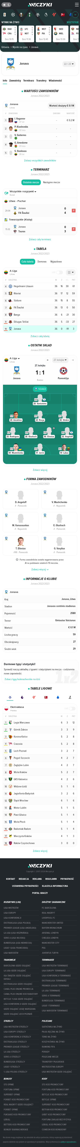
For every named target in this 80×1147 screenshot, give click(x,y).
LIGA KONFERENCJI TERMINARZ (56, 975)
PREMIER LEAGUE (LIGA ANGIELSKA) (20, 927)
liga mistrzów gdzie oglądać (57, 1071)
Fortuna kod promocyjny (55, 1089)
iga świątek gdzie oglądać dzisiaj (17, 977)
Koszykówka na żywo (53, 1041)
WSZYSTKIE (73, 22)
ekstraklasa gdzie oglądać (18, 984)
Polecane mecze (50, 1056)
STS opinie (9, 1084)
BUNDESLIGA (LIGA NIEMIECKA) (18, 942)
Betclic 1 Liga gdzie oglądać (18, 999)
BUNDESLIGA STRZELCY (14, 1061)
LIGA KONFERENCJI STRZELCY (17, 1036)
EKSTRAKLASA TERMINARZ (54, 980)
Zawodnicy (15, 80)
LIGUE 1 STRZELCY (12, 1066)
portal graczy (40, 893)
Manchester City (50, 942)
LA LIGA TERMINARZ (51, 990)
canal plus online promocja (18, 989)
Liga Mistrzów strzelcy (16, 1026)
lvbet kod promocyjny (54, 1114)
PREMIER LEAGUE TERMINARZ (55, 985)
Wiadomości (55, 80)
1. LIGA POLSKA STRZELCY (15, 1071)
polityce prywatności (68, 1141)
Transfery (41, 80)
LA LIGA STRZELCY (12, 1051)
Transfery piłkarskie (53, 1061)
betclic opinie (49, 1099)
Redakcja (24, 879)
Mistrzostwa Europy (53, 1066)
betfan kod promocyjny (54, 1109)
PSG (43, 947)
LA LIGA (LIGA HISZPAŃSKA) (16, 932)
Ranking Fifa (48, 1046)
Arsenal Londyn (50, 932)
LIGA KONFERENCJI (12, 917)
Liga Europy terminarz (53, 970)
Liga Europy (10, 912)
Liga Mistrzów (11, 907)
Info (5, 80)
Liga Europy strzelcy (15, 1031)
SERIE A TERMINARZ (51, 995)
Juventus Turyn (50, 952)
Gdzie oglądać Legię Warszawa (20, 1009)
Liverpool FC (48, 917)
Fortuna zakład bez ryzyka (56, 1119)
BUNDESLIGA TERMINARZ (53, 1000)
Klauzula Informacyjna (55, 886)
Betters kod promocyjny (17, 1124)
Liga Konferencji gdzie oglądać (20, 1004)
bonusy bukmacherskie (16, 1129)
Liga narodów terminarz (55, 1010)
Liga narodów (11, 952)
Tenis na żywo (49, 1036)
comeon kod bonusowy (54, 1129)
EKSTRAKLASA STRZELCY (15, 1041)
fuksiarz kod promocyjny (17, 1114)
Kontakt (10, 879)
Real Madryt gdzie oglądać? (18, 1104)
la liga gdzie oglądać (15, 970)
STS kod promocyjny (52, 1084)
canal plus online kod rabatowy (21, 994)
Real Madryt (48, 912)
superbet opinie (12, 1094)
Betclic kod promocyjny (55, 1094)
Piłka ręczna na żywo (53, 1031)
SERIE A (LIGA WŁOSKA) (14, 937)
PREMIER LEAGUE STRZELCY (16, 1046)
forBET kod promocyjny (16, 1099)
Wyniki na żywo (10, 22)
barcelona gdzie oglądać (17, 965)
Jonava (34, 47)
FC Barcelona (49, 907)
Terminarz (28, 80)
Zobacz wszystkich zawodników (40, 160)
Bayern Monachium (52, 927)
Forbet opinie (11, 1109)
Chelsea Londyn (50, 937)
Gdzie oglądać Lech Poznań (18, 1014)
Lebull (7, 1119)
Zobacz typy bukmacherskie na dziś (22, 679)
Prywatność (67, 879)
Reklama (37, 879)
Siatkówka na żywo (52, 1026)
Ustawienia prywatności (25, 886)
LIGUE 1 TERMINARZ (51, 1005)
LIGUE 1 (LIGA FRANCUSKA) (16, 947)
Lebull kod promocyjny (54, 1124)
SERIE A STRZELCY (12, 1056)
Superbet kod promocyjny (56, 1104)
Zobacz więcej (40, 470)
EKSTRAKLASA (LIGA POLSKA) (17, 922)
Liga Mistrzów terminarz (55, 965)
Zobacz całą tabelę (40, 336)
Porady (46, 1051)
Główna (5, 47)
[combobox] (69, 64)
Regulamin (51, 879)
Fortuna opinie (11, 1089)
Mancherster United (52, 922)
